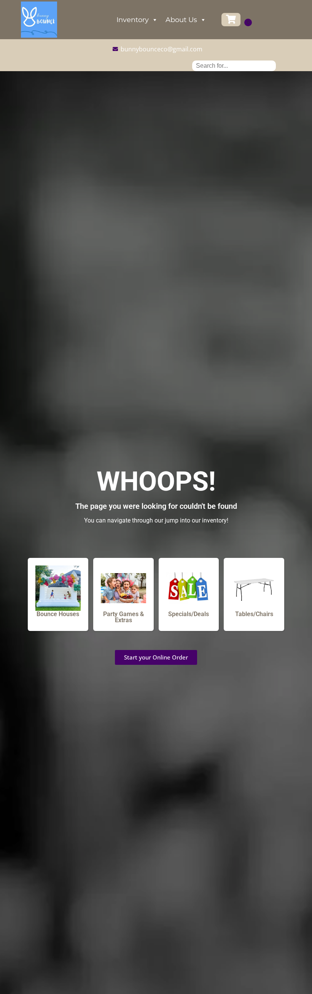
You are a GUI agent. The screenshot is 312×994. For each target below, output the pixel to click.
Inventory (132, 20)
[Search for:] (234, 65)
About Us (181, 20)
